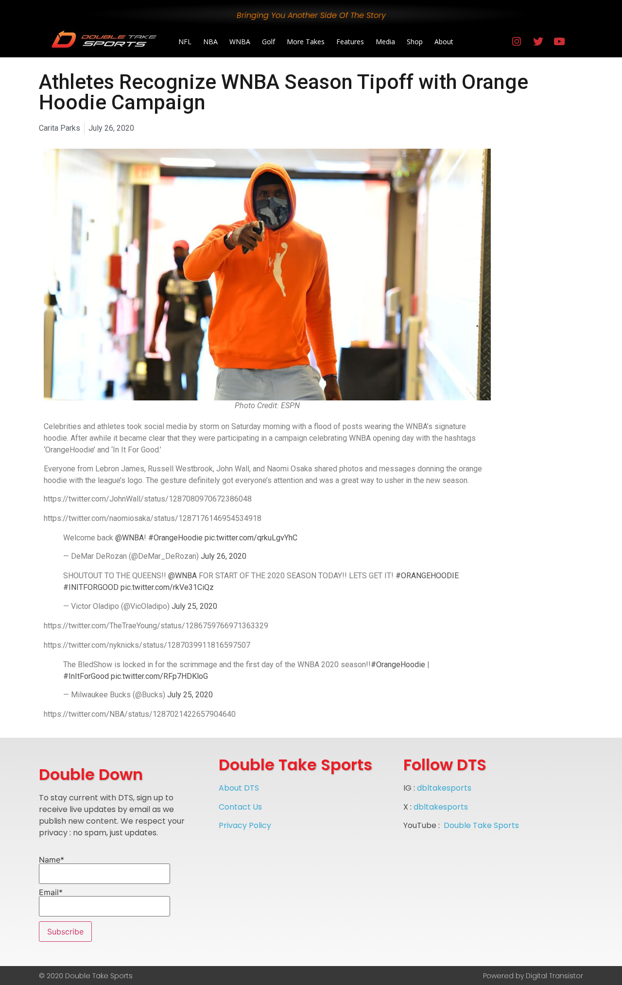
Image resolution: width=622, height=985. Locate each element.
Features (350, 41)
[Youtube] (559, 42)
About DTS (239, 788)
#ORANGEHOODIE (427, 575)
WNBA (239, 41)
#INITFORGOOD (91, 587)
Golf (268, 41)
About (443, 41)
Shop (415, 41)
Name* (51, 860)
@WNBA (129, 537)
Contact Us (240, 806)
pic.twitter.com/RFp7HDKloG (159, 676)
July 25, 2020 (194, 606)
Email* (51, 892)
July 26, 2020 (223, 556)
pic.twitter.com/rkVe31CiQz (167, 587)
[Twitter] (538, 42)
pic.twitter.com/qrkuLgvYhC (251, 537)
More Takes (306, 41)
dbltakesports (444, 788)
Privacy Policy (245, 825)
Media (385, 41)
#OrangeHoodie (175, 537)
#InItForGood (86, 676)
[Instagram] (516, 42)
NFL (184, 41)
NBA (210, 41)
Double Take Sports (481, 825)
